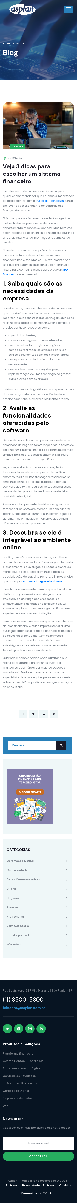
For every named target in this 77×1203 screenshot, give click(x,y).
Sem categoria (18, 926)
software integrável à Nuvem (42, 581)
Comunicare (30, 1193)
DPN (6, 1105)
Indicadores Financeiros (20, 1083)
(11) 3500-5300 (23, 999)
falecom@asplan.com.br (24, 1007)
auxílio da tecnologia (50, 201)
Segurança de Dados (17, 1098)
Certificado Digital (20, 861)
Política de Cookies (57, 1185)
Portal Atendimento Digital (22, 1068)
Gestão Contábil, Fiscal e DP (23, 1061)
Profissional (15, 917)
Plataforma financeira (18, 1053)
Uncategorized (18, 935)
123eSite (49, 1193)
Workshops (15, 944)
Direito (12, 889)
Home (7, 43)
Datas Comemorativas (23, 879)
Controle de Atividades (19, 1076)
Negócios (13, 898)
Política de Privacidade (23, 1185)
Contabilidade (17, 870)
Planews (13, 907)
